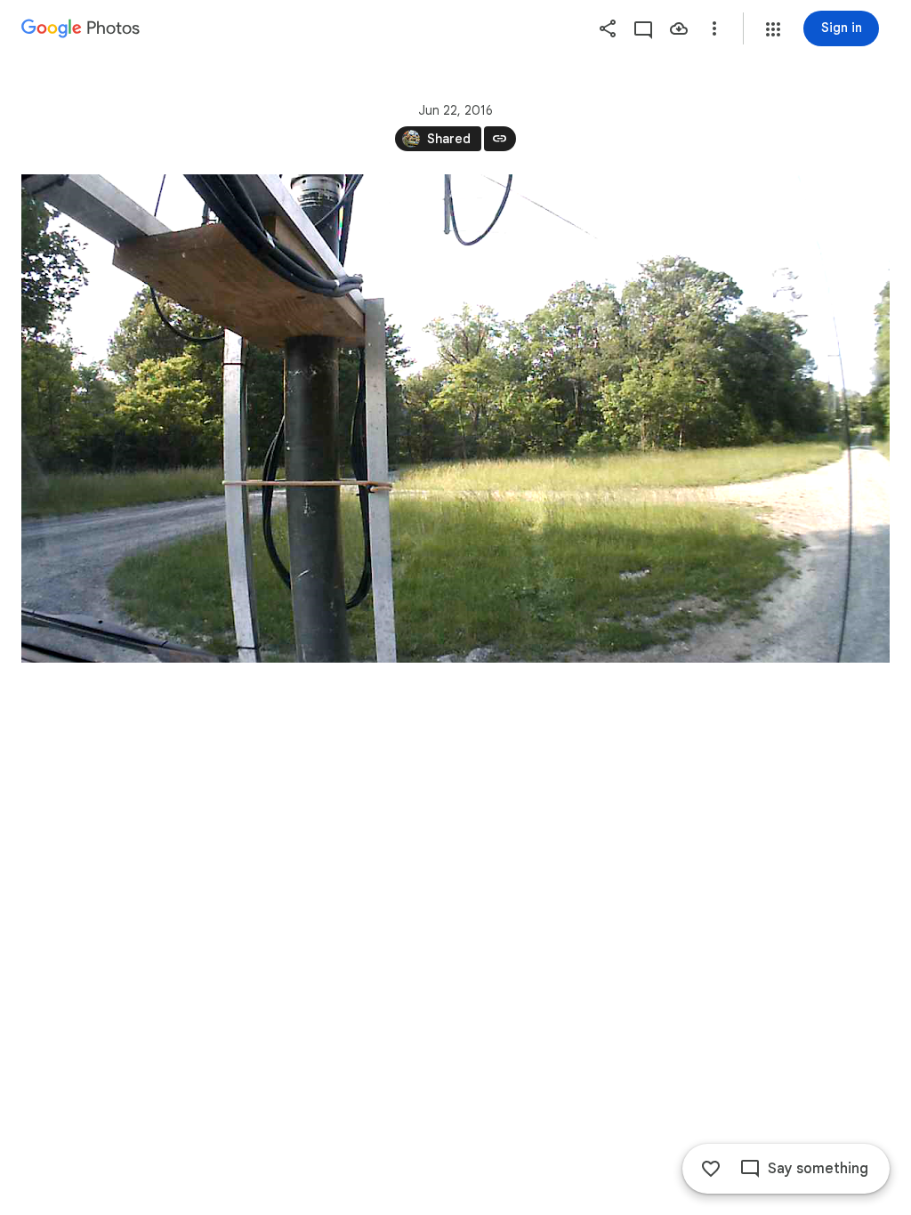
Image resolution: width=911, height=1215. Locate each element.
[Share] (607, 28)
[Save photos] (679, 28)
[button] (773, 29)
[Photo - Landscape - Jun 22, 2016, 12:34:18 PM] (455, 418)
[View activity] (643, 28)
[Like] (711, 1169)
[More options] (714, 28)
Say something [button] (818, 1169)
